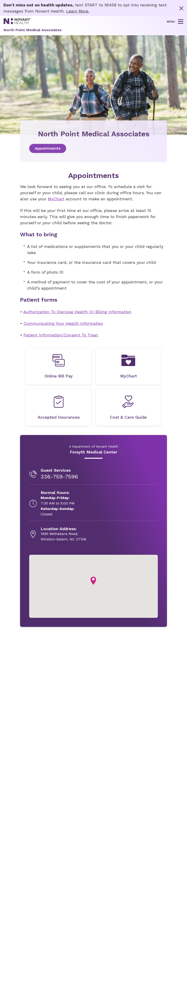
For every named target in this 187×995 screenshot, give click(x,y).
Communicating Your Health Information (63, 323)
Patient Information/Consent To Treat (60, 335)
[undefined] (58, 366)
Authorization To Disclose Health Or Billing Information (77, 311)
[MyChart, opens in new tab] (128, 366)
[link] (93, 148)
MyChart (56, 198)
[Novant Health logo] (17, 22)
